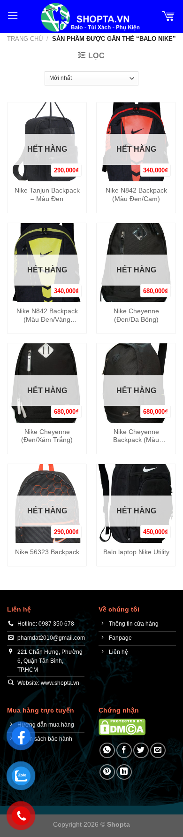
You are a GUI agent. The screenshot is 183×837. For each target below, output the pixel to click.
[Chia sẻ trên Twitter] (141, 750)
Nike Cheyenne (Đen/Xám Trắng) (47, 436)
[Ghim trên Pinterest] (107, 772)
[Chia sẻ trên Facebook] (124, 750)
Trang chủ (25, 38)
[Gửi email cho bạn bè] (158, 750)
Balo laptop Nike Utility (136, 552)
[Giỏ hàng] (168, 15)
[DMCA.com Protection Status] (122, 727)
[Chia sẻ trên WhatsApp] (107, 750)
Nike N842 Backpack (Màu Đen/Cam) (136, 194)
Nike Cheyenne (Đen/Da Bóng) (136, 315)
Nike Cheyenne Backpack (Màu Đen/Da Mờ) (136, 436)
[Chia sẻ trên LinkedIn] (124, 772)
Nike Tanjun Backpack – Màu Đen (47, 194)
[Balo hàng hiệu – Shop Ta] (89, 17)
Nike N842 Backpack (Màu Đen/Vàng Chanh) (47, 316)
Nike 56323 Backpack (47, 552)
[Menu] (12, 15)
